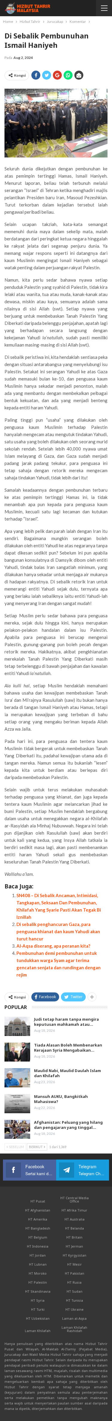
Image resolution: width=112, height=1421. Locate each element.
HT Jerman (74, 1246)
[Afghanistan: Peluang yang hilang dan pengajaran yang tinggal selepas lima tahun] (17, 1129)
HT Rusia (74, 1282)
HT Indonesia (37, 1246)
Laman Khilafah (37, 1330)
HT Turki (38, 1309)
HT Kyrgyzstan (74, 1255)
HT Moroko (38, 1273)
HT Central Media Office (74, 1199)
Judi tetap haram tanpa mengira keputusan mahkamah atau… (66, 1021)
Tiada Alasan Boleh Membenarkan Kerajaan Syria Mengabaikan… (68, 1047)
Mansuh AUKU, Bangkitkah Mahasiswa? (61, 1099)
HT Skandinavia (37, 1291)
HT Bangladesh (37, 1228)
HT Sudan (74, 1291)
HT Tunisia (74, 1300)
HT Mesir (74, 1264)
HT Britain (74, 1237)
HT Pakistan (74, 1273)
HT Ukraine (74, 1309)
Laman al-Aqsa (74, 1318)
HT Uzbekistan (38, 1318)
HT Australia (75, 1219)
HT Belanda (74, 1228)
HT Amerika (37, 1219)
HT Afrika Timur (74, 1210)
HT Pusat (37, 1201)
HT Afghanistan (37, 1210)
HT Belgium (37, 1237)
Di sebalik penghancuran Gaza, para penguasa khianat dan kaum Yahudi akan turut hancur (58, 931)
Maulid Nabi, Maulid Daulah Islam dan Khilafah (67, 1073)
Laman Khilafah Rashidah (74, 1329)
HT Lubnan (38, 1264)
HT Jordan (38, 1255)
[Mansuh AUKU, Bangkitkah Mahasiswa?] (17, 1103)
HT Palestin (37, 1282)
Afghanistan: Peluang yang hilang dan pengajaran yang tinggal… (68, 1125)
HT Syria (38, 1300)
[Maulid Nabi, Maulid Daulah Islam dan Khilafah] (17, 1077)
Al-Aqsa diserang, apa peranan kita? (53, 946)
